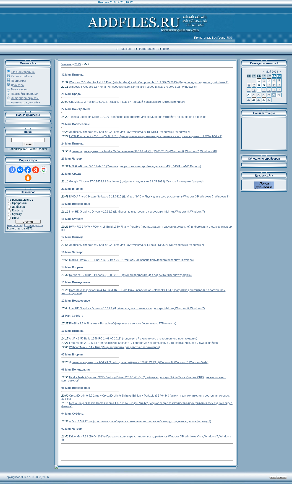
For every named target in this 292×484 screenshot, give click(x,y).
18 (274, 90)
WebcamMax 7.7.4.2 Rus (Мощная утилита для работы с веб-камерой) (114, 347)
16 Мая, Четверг (72, 252)
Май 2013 (272, 71)
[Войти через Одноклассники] (28, 177)
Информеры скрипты (25, 98)
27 (248, 99)
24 (269, 95)
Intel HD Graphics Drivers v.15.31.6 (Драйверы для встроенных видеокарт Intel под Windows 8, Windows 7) (137, 211)
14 (254, 90)
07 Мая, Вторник (72, 354)
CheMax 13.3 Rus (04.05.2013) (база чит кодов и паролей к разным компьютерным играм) (127, 101)
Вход (166, 48)
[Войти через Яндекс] (35, 169)
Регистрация (147, 48)
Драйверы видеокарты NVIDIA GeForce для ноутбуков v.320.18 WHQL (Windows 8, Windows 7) (129, 132)
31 (269, 99)
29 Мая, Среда (71, 94)
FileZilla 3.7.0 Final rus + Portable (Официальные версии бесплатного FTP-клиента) (122, 323)
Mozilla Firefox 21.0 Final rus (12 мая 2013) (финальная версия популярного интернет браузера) (131, 260)
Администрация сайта (25, 102)
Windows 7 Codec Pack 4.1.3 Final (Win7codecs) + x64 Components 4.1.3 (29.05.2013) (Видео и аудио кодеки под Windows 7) (148, 82)
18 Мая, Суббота (72, 219)
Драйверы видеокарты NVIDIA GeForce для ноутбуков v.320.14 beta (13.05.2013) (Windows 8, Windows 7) (136, 245)
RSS (230, 37)
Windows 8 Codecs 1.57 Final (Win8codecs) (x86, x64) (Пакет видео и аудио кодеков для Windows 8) (133, 86)
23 (264, 95)
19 (279, 90)
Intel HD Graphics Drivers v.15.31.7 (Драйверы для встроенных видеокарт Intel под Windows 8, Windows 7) (137, 308)
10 (269, 85)
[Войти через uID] (12, 169)
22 (259, 95)
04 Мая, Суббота (72, 413)
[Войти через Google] (43, 170)
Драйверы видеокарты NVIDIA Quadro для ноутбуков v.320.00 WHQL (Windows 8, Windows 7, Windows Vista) (138, 362)
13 (248, 90)
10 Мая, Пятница (72, 330)
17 (269, 90)
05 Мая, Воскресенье (75, 387)
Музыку (17, 214)
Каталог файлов (21, 76)
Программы (18, 80)
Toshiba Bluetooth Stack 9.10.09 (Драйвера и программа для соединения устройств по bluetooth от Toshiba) (138, 116)
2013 (77, 64)
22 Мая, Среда (71, 173)
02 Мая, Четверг (72, 428)
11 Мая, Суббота (72, 315)
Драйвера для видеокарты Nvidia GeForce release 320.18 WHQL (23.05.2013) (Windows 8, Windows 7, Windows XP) (143, 151)
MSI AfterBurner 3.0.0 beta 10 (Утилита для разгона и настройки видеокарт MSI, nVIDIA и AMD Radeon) (135, 166)
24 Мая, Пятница (72, 143)
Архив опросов (33, 225)
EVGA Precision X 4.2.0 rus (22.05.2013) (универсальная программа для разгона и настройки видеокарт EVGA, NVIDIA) (145, 136)
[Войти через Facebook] (27, 169)
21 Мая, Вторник (72, 188)
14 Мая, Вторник (72, 267)
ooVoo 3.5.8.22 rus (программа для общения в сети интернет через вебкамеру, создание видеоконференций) (140, 421)
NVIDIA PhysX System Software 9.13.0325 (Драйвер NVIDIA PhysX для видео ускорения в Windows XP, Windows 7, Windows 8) (149, 196)
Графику (17, 210)
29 (259, 99)
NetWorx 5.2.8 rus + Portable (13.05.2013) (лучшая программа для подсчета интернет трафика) (130, 275)
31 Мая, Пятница (72, 74)
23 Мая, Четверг (72, 158)
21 (254, 95)
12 (279, 85)
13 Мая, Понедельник (75, 282)
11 (274, 85)
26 (279, 95)
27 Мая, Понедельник (75, 109)
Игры (15, 217)
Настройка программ (24, 93)
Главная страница (23, 72)
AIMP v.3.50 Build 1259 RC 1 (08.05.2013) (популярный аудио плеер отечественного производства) (133, 338)
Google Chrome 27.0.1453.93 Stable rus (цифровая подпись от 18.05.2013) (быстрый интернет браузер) (136, 181)
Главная (126, 48)
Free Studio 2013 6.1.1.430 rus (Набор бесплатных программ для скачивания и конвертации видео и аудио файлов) (144, 343)
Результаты (14, 225)
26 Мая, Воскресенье (75, 124)
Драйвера (17, 85)
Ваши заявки (19, 89)
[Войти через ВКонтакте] (20, 169)
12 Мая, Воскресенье (75, 300)
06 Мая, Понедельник (75, 369)
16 (264, 90)
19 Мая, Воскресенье (75, 203)
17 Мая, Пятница (72, 237)
